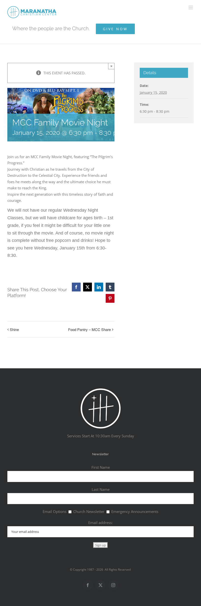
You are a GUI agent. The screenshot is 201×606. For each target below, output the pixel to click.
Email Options (54, 511)
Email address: (100, 522)
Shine (14, 329)
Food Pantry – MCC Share (89, 329)
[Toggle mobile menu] (191, 7)
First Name (100, 467)
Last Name (101, 489)
